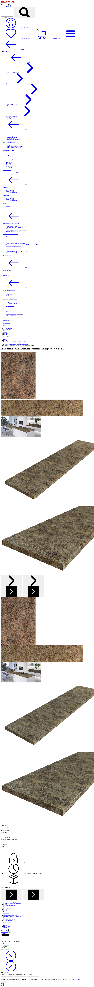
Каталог (5, 51)
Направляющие (9, 312)
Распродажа (9, 167)
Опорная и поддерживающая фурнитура (10, 299)
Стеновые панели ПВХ (11, 252)
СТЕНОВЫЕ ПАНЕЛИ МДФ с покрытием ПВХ (11, 240)
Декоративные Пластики (12, 104)
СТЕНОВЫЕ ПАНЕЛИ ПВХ (8, 248)
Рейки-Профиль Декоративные (13, 246)
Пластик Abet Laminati (7, 270)
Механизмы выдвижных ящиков (9, 308)
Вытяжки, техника (10, 117)
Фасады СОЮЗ (9, 162)
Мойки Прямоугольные (11, 192)
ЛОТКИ (4, 325)
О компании (6, 330)
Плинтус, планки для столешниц (9, 142)
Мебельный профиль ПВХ (12, 172)
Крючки (8, 293)
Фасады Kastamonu (10, 164)
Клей (7, 105)
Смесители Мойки (6, 208)
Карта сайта (6, 945)
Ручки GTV (9, 295)
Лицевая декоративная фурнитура (9, 290)
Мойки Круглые (10, 190)
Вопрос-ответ (6, 911)
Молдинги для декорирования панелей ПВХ (16, 251)
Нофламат (8, 238)
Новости (5, 334)
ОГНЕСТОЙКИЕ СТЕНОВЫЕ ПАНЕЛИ (10, 234)
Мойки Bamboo (6, 195)
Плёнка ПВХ (9, 118)
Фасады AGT (9, 163)
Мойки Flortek (5, 187)
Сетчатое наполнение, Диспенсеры (14, 314)
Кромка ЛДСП (9, 156)
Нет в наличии (4, 847)
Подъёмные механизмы (11, 303)
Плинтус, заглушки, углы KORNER (14, 147)
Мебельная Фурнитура (11, 116)
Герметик (5, 203)
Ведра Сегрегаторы (6, 323)
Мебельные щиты (10, 136)
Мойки (8, 83)
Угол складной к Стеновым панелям (14, 227)
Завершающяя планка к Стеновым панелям (16, 230)
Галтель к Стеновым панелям (13, 228)
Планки (8, 145)
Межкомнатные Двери (7, 255)
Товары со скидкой (7, 328)
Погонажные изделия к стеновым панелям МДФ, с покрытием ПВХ (22, 244)
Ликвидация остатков (11, 138)
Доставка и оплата (7, 908)
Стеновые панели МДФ (11, 226)
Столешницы (9, 134)
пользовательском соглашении (72, 979)
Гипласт (8, 236)
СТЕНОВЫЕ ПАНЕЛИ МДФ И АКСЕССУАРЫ (11, 223)
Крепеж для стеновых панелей (13, 231)
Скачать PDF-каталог (8, 336)
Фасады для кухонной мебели (8, 159)
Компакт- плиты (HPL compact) (8, 150)
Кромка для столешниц (11, 137)
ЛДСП (7, 155)
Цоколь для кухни (10, 296)
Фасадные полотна (10, 166)
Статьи (5, 909)
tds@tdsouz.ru (4, 933)
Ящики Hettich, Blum (11, 315)
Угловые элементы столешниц (13, 139)
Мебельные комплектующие (13, 72)
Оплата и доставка (7, 329)
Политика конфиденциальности (10, 943)
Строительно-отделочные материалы (15, 93)
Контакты (5, 333)
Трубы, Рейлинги (10, 306)
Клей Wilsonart (6, 275)
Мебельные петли (6, 320)
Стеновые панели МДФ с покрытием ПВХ (16, 243)
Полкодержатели (10, 304)
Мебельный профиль (7, 170)
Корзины (8, 311)
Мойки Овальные (10, 191)
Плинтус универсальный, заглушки (14, 146)
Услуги (5, 332)
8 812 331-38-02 (4, 4)
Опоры (7, 302)
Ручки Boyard (9, 294)
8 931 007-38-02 (4, 6)
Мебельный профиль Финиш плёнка (14, 174)
